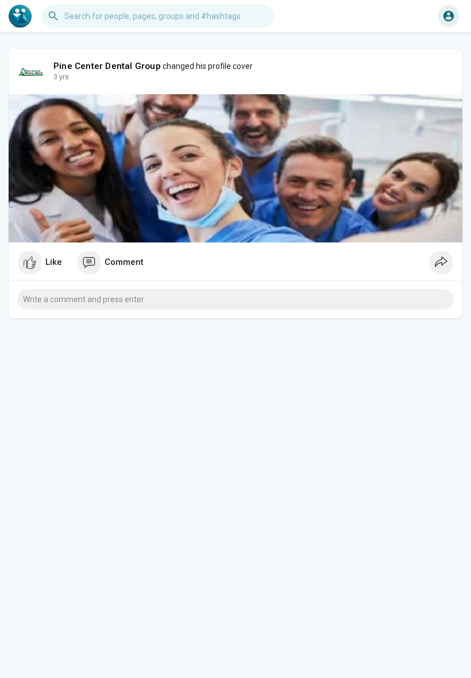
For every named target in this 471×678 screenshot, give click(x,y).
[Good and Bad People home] (20, 16)
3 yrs (61, 77)
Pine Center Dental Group (107, 66)
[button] (449, 16)
